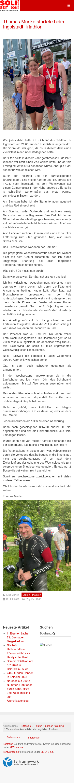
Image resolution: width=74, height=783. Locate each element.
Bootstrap (8, 743)
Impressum (34, 737)
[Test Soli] (10, 5)
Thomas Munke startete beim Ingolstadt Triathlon (33, 24)
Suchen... (46, 633)
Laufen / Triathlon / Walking (49, 725)
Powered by (21, 762)
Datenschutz (13, 737)
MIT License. (16, 747)
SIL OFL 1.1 (47, 751)
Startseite (27, 725)
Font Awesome (11, 751)
